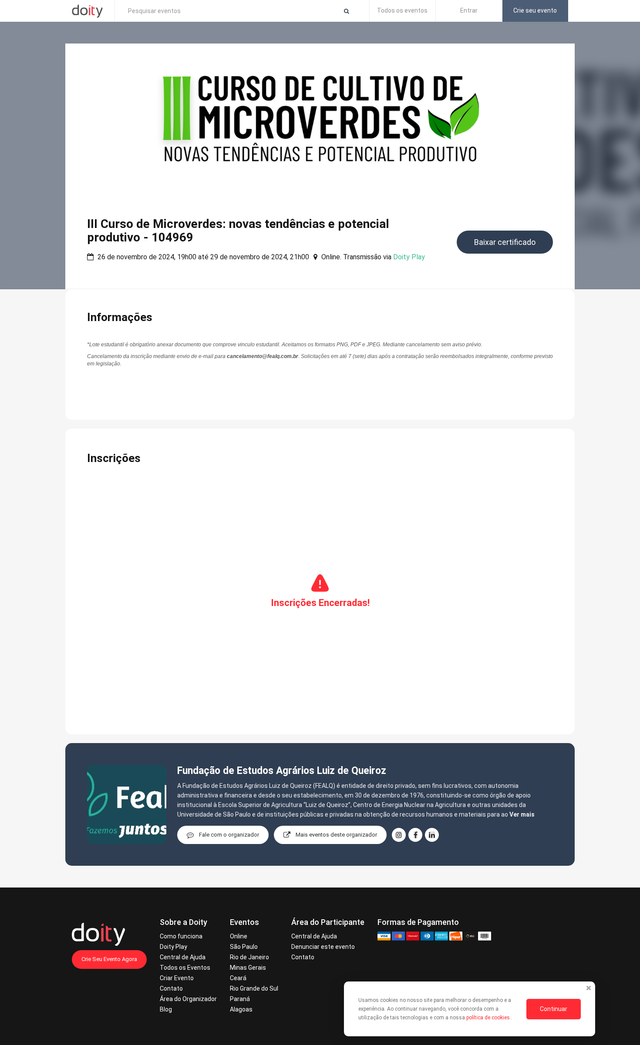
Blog (166, 1009)
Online (238, 936)
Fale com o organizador (229, 834)
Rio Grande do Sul (254, 988)
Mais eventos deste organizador (336, 834)
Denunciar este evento (323, 946)
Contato (171, 988)
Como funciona (181, 936)
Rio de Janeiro (249, 957)
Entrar (469, 10)
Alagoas (241, 1009)
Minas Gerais (248, 967)
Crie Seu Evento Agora (109, 959)
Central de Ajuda (182, 957)
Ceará (238, 978)
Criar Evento (177, 978)
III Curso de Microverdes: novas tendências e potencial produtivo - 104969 (238, 231)
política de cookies (488, 1018)
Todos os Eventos (185, 967)
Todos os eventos (402, 10)
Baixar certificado (505, 242)
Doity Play (409, 257)
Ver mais (522, 814)
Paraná (240, 998)
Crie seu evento (535, 10)
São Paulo (244, 946)
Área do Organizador (188, 998)
